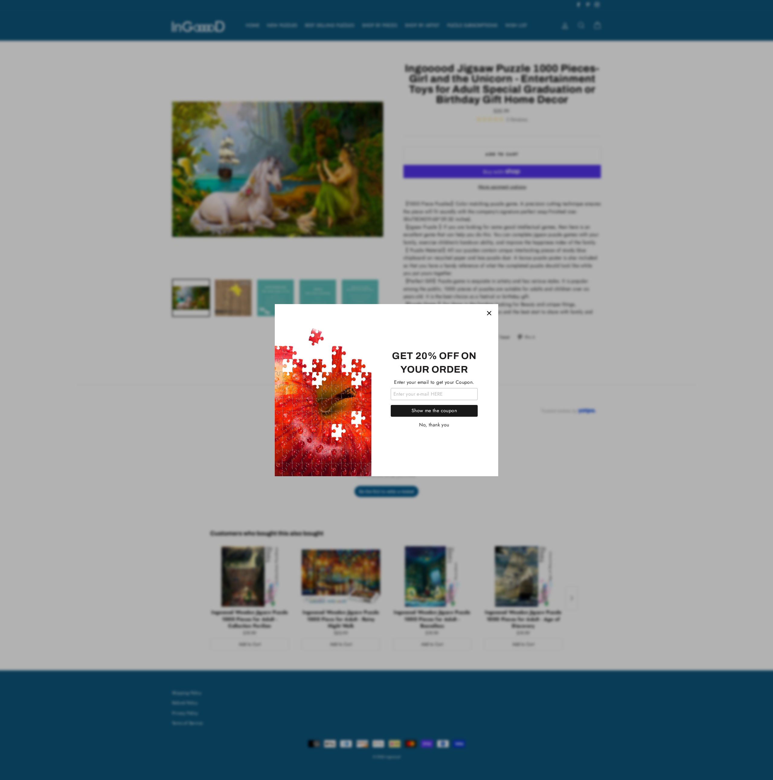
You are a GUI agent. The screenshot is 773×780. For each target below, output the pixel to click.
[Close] (489, 313)
